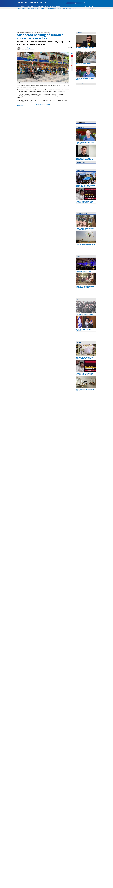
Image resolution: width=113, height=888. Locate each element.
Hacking (31, 49)
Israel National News (21, 32)
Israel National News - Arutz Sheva (28, 3)
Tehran (26, 49)
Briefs (28, 6)
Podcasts (43, 8)
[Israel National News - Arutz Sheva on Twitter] (85, 6)
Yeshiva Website (61, 8)
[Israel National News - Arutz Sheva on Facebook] (88, 6)
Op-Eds (19, 8)
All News (23, 6)
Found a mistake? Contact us (43, 104)
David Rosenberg (25, 48)
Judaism (24, 8)
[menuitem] (18, 6)
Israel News (33, 6)
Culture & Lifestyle (35, 8)
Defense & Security (56, 6)
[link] (86, 48)
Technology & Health (51, 8)
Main (19, 6)
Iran (23, 49)
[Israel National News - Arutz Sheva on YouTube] (92, 6)
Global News (41, 6)
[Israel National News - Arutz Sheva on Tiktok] (95, 6)
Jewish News (48, 6)
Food (28, 8)
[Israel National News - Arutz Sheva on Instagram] (90, 6)
